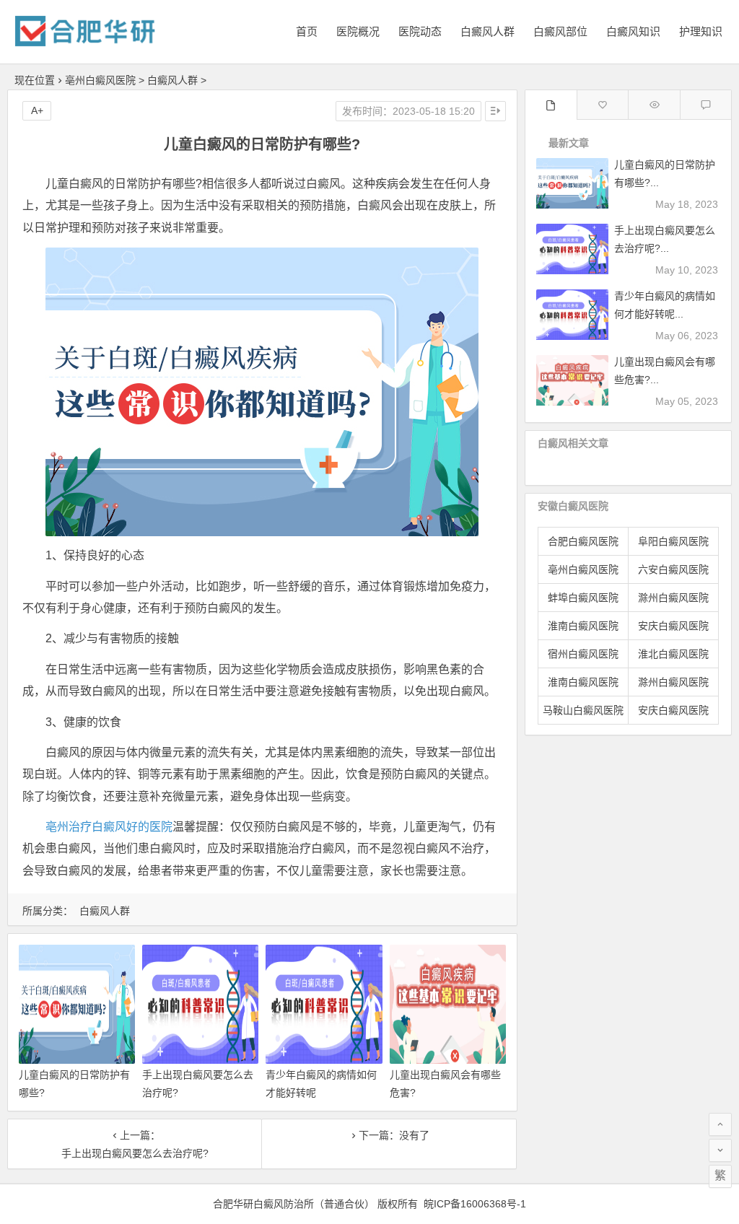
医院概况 (358, 31)
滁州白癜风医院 (673, 597)
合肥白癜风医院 (583, 541)
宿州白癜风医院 (583, 654)
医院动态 (420, 31)
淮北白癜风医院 (673, 654)
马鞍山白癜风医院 (583, 710)
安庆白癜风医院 (673, 625)
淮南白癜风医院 (583, 625)
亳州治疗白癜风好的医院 (108, 827)
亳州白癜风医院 (100, 80)
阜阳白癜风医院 (673, 541)
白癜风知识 (633, 31)
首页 (307, 31)
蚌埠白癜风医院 (583, 597)
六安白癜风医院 (673, 569)
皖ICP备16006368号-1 (475, 1204)
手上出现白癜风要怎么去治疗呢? (135, 1153)
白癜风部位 (560, 31)
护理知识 (700, 31)
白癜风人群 (487, 31)
